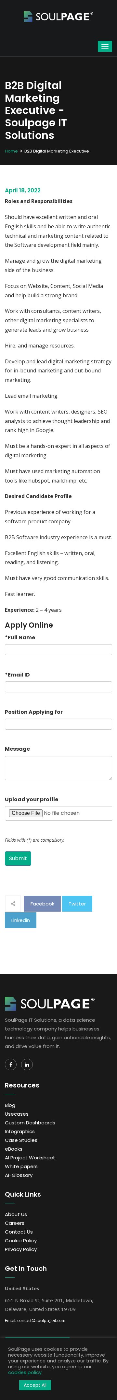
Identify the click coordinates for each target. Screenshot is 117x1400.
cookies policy (25, 1372)
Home (11, 151)
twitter (77, 903)
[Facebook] (11, 1064)
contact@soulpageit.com (41, 1320)
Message (17, 749)
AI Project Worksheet (30, 1157)
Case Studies (21, 1140)
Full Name (20, 637)
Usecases (17, 1113)
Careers (14, 1223)
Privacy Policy (21, 1249)
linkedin (20, 920)
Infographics (20, 1131)
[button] (12, 1385)
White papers (21, 1166)
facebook (42, 903)
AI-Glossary (18, 1175)
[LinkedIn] (27, 1064)
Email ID (17, 674)
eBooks (13, 1148)
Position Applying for (34, 712)
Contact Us (19, 1231)
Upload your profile (31, 799)
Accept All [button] (35, 1385)
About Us (16, 1214)
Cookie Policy (21, 1240)
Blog (10, 1105)
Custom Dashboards (30, 1122)
